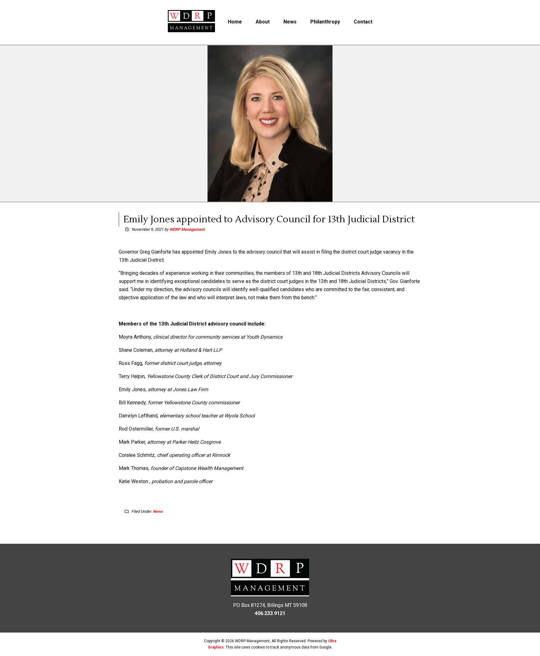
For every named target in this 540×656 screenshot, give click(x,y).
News (158, 511)
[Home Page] (191, 22)
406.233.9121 (270, 613)
